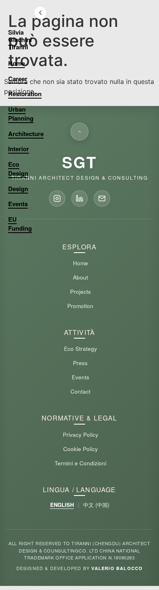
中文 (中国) (96, 505)
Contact (81, 391)
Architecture (26, 133)
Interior (18, 148)
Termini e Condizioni (80, 463)
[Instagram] (57, 198)
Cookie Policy (80, 449)
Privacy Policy (80, 434)
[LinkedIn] (79, 198)
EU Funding (20, 224)
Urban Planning (20, 114)
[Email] (102, 198)
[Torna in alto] (79, 132)
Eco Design (18, 169)
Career (17, 78)
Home (16, 63)
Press (80, 363)
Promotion (80, 306)
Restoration (25, 93)
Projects (80, 291)
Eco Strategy (80, 348)
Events (18, 203)
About (80, 277)
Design (18, 188)
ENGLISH (62, 505)
